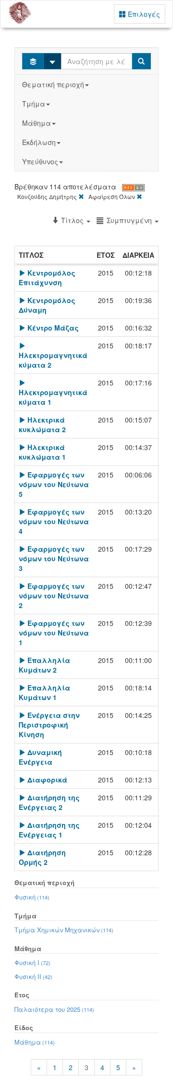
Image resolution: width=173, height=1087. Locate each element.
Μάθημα (36, 123)
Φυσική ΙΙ (33, 976)
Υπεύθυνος (40, 161)
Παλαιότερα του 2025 (54, 1009)
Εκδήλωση (39, 142)
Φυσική (31, 896)
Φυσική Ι (32, 962)
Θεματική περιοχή (53, 84)
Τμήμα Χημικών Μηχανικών (63, 929)
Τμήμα (33, 103)
